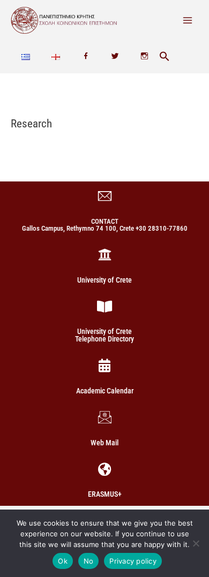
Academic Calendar (104, 390)
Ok (63, 561)
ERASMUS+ (105, 494)
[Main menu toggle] (187, 20)
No (89, 561)
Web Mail (104, 442)
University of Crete (104, 280)
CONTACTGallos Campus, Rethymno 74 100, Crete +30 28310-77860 (105, 224)
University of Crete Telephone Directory (104, 335)
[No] (195, 543)
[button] (164, 57)
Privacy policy (132, 561)
